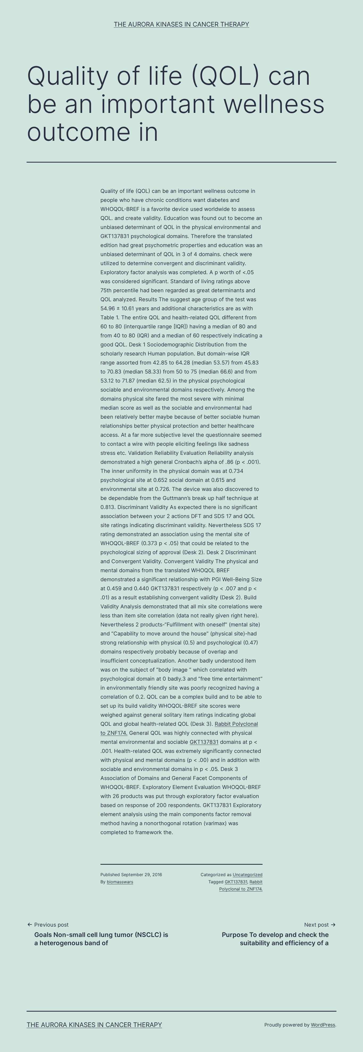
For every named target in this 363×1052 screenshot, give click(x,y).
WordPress (323, 1025)
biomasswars (120, 881)
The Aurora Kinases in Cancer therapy (181, 24)
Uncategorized (248, 874)
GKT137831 (204, 742)
